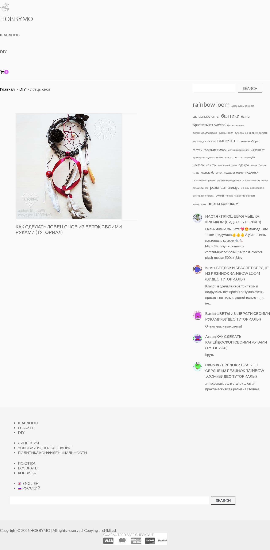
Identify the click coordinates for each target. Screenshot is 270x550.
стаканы (209, 195)
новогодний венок (227, 165)
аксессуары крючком (242, 105)
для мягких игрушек (238, 149)
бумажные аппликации (205, 132)
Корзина (27, 472)
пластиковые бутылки (207, 172)
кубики (219, 157)
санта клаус (230, 187)
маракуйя (249, 157)
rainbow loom (211, 104)
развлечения (200, 180)
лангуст (229, 157)
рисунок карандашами (229, 180)
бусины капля (226, 132)
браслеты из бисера (209, 125)
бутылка (239, 132)
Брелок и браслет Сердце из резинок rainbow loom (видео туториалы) (237, 273)
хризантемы (199, 204)
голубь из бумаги (215, 149)
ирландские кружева (204, 157)
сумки (220, 195)
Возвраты (28, 468)
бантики (230, 116)
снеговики (198, 195)
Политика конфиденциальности (52, 452)
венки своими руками (256, 132)
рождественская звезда (255, 180)
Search (250, 88)
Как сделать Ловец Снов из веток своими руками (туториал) (69, 229)
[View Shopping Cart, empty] (5, 72)
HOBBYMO (16, 19)
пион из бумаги (258, 165)
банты (245, 116)
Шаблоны (10, 34)
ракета (211, 180)
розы (214, 187)
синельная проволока (252, 187)
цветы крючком (223, 203)
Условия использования (45, 447)
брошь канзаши (235, 125)
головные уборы (248, 141)
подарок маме (234, 172)
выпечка (226, 140)
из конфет (258, 149)
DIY (3, 51)
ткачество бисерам (244, 195)
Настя (211, 216)
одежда (244, 165)
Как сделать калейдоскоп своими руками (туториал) (236, 342)
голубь (197, 149)
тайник (229, 195)
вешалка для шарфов (204, 141)
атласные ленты (206, 116)
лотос (239, 157)
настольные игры (204, 165)
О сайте (26, 427)
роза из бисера (200, 187)
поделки (252, 172)
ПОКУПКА (26, 463)
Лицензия (28, 443)
